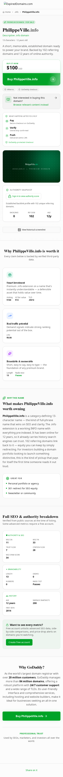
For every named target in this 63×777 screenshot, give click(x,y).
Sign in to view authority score (25, 196)
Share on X (31, 770)
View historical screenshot (33, 229)
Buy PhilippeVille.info (29, 716)
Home (8, 12)
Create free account (19, 642)
